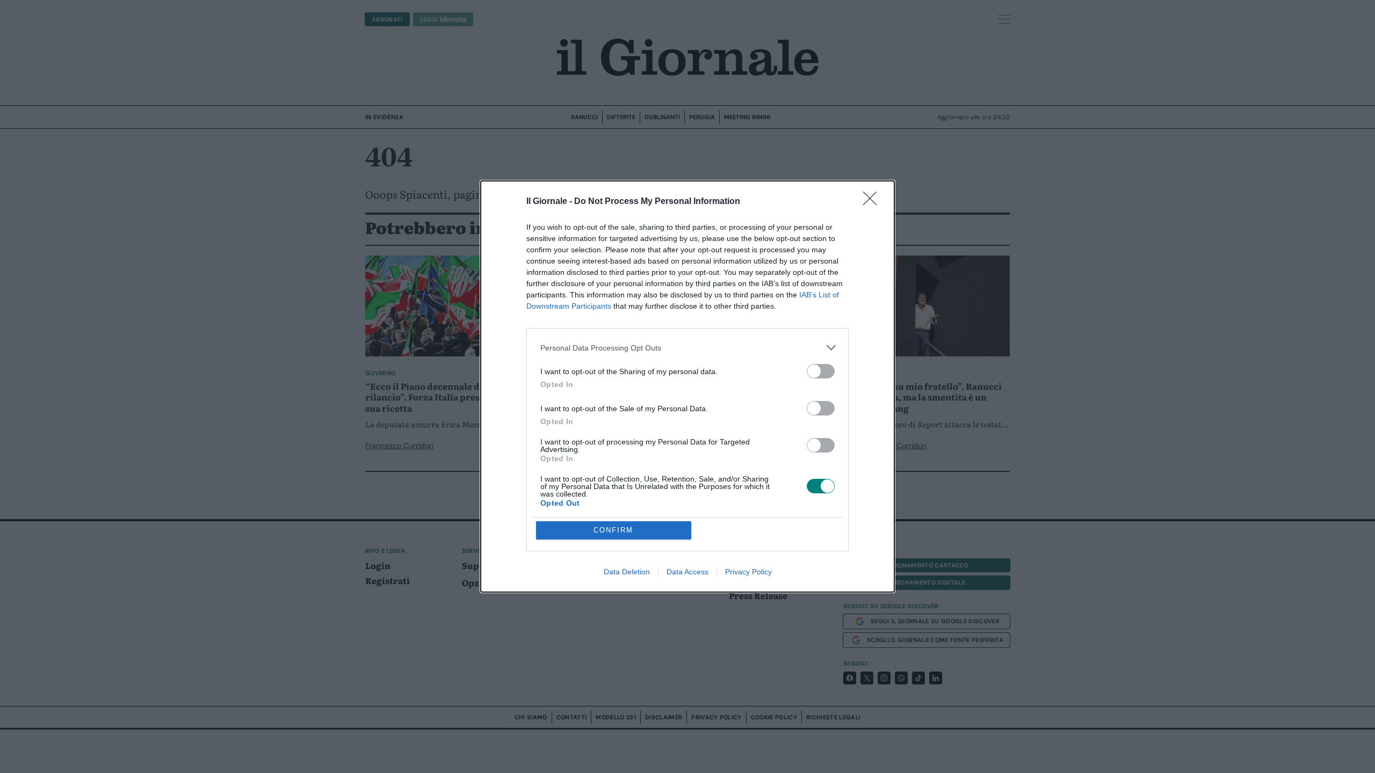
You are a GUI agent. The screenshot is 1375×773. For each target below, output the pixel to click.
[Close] (873, 202)
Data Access (687, 571)
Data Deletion (627, 571)
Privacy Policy (748, 571)
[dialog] (687, 386)
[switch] (821, 371)
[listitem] (687, 347)
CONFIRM (613, 530)
